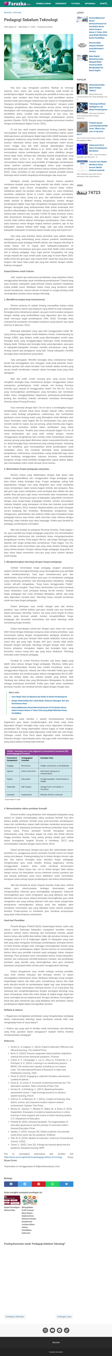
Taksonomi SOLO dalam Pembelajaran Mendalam (98, 148)
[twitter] (25, 1184)
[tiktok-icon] (66, 1330)
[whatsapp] (52, 1184)
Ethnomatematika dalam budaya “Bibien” (97, 88)
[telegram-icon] (59, 1330)
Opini (102, 3)
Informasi (90, 3)
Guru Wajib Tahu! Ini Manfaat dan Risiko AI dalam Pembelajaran (39, 697)
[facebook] (11, 1184)
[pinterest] (39, 1184)
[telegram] (66, 1184)
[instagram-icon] (45, 1330)
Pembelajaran (43, 3)
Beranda (56, 1342)
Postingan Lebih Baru (15, 1317)
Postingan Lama (64, 1317)
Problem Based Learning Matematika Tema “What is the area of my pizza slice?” (92, 128)
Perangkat (61, 3)
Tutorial (75, 3)
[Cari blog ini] (106, 3)
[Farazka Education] (17, 3)
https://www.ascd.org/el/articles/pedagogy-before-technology (33, 1157)
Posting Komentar (45, 27)
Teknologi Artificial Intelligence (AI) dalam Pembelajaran (98, 107)
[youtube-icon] (52, 1330)
